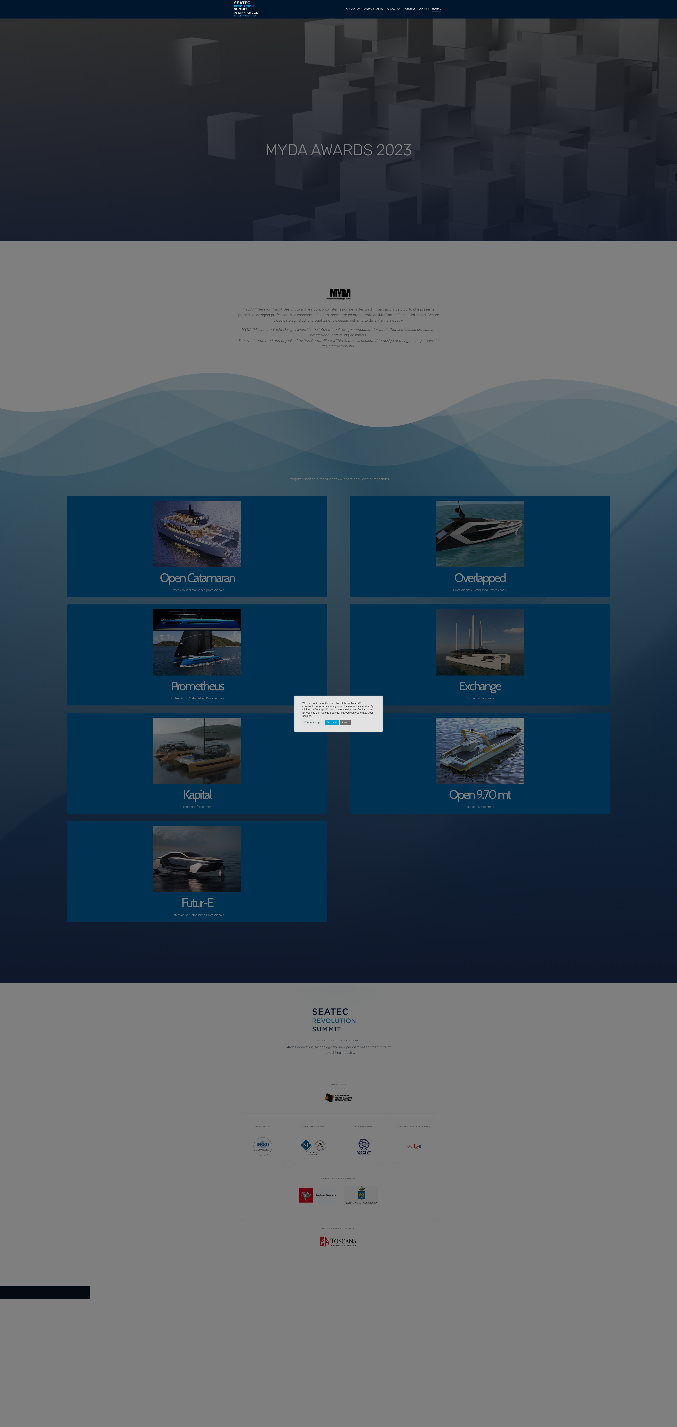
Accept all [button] (332, 722)
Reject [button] (345, 722)
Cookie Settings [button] (312, 722)
